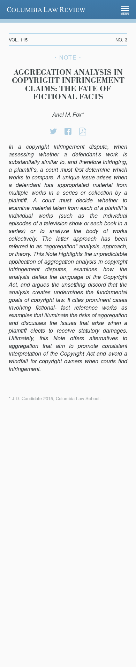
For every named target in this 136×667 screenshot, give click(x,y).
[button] (125, 9)
